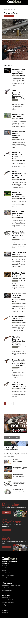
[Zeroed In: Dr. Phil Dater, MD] (7, 254)
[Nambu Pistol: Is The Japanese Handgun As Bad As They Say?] (7, 361)
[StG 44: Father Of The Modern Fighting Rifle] (7, 317)
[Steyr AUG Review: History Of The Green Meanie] (7, 383)
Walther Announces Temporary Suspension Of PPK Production (18, 94)
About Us (4, 565)
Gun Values (7, 16)
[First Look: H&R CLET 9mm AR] (7, 115)
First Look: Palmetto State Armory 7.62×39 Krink (18, 155)
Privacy (4, 570)
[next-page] (14, 403)
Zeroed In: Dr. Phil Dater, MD (19, 254)
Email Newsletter (6, 588)
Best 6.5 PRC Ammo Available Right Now (18, 460)
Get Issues (6, 512)
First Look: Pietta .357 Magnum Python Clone (18, 72)
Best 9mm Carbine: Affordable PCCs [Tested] (19, 475)
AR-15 (15, 47)
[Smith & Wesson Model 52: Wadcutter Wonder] (7, 132)
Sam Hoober (21, 217)
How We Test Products (8, 575)
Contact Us (4, 568)
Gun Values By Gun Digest (9, 600)
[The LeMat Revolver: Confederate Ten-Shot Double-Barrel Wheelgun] (7, 338)
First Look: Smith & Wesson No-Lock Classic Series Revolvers (18, 276)
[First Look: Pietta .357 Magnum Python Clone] (7, 70)
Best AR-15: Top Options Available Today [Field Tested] (19, 483)
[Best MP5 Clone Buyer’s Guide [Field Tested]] (7, 212)
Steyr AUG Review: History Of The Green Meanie (19, 384)
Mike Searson (21, 139)
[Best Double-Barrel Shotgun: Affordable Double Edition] (8, 469)
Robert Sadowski (22, 303)
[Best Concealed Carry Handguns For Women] (8, 491)
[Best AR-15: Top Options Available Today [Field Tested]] (8, 484)
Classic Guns (15, 27)
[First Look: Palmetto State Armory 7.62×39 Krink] (7, 153)
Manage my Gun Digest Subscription (12, 585)
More (9, 9)
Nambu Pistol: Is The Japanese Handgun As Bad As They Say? (18, 363)
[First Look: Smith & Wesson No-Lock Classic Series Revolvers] (7, 274)
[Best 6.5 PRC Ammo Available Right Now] (8, 461)
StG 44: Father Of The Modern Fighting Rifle (18, 318)
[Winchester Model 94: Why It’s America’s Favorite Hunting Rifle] (7, 295)
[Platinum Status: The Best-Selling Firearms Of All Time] (7, 233)
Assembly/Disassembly (8, 602)
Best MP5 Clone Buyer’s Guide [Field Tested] (18, 213)
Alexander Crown (22, 256)
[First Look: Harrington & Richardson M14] (7, 193)
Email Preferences (7, 590)
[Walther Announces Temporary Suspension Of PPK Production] (7, 91)
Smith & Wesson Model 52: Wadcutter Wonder (18, 134)
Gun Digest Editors (8, 451)
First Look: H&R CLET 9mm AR (18, 115)
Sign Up (6, 529)
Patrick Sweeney (21, 239)
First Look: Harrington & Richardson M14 (18, 194)
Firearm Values (6, 597)
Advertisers (5, 612)
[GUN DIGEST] (14, 2)
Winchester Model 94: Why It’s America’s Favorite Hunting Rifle (19, 298)
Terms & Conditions (7, 573)
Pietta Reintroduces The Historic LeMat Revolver (19, 175)
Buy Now (7, 546)
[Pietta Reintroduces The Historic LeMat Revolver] (7, 172)
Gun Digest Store (6, 605)
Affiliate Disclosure (7, 578)
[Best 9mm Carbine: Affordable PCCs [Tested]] (8, 476)
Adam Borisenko (21, 75)
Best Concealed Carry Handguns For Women (18, 490)
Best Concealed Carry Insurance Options (12, 448)
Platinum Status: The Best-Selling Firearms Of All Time (18, 235)
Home (5, 9)
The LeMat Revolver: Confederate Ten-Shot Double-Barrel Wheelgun (19, 341)
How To (12, 16)
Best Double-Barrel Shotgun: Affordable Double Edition (20, 467)
